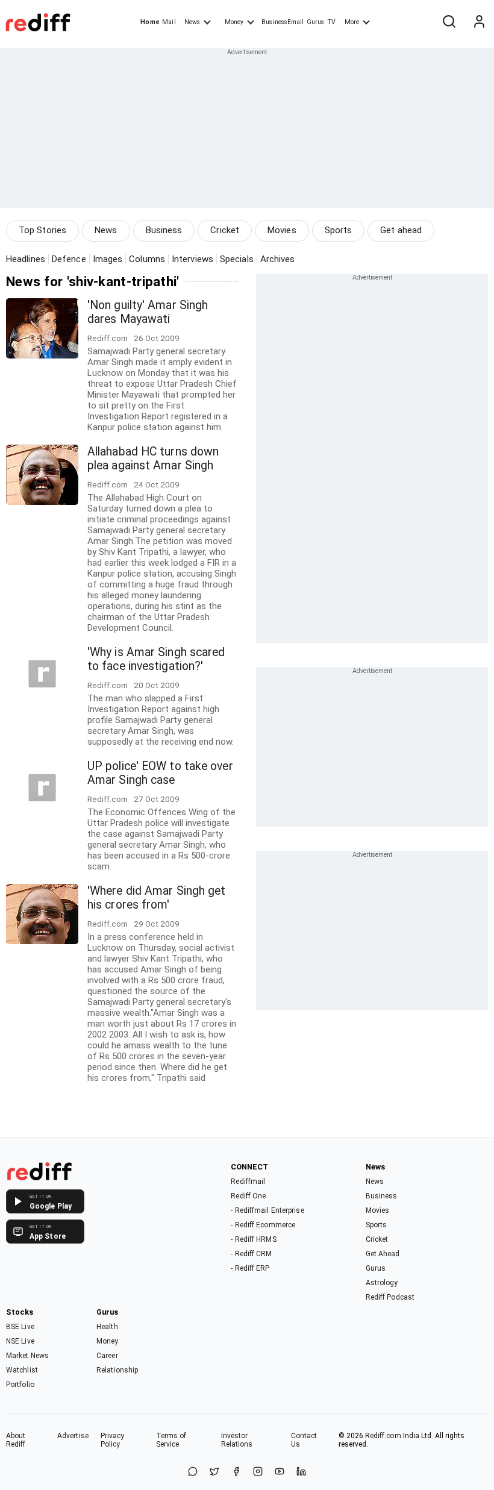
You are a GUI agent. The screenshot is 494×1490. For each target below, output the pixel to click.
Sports (338, 230)
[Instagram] (258, 1472)
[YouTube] (279, 1472)
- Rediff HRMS (253, 1239)
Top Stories (42, 230)
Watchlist (22, 1370)
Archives (277, 259)
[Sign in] (479, 22)
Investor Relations (237, 1440)
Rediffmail (248, 1181)
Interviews (192, 259)
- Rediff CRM (251, 1254)
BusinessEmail (282, 22)
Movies (281, 230)
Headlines (25, 259)
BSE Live (20, 1327)
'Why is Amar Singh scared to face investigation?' (156, 659)
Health (107, 1327)
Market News (27, 1355)
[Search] (449, 22)
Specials (237, 259)
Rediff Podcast (390, 1297)
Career (107, 1355)
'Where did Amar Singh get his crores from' (156, 898)
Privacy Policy (113, 1440)
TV (331, 22)
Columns (147, 259)
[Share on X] (214, 1472)
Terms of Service (171, 1440)
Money (234, 22)
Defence (69, 259)
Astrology (382, 1283)
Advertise (73, 1436)
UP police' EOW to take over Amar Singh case (160, 773)
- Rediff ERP (250, 1268)
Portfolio (20, 1384)
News (192, 22)
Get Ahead (383, 1254)
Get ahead (401, 230)
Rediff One (248, 1196)
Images (108, 259)
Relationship (117, 1370)
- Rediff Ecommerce (263, 1225)
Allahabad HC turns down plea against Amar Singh (153, 458)
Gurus (316, 22)
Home (149, 22)
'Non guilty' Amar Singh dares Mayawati (147, 312)
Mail (168, 22)
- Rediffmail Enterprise (267, 1210)
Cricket (224, 230)
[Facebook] (236, 1472)
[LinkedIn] (301, 1472)
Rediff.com (383, 1436)
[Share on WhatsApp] (193, 1472)
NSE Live (20, 1341)
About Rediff (16, 1440)
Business (164, 230)
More (352, 22)
